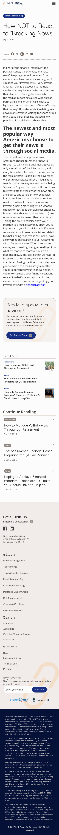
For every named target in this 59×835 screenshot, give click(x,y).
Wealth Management (14, 560)
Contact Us (9, 639)
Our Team (8, 623)
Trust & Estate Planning (15, 572)
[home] (13, 3)
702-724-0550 (45, 793)
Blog (5, 653)
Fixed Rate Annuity (13, 579)
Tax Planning (10, 566)
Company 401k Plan (13, 604)
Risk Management (12, 598)
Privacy (7, 669)
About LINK (9, 629)
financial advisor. (35, 285)
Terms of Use (10, 663)
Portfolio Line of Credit (15, 591)
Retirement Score (12, 658)
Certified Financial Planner (17, 634)
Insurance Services (13, 610)
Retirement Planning (14, 585)
